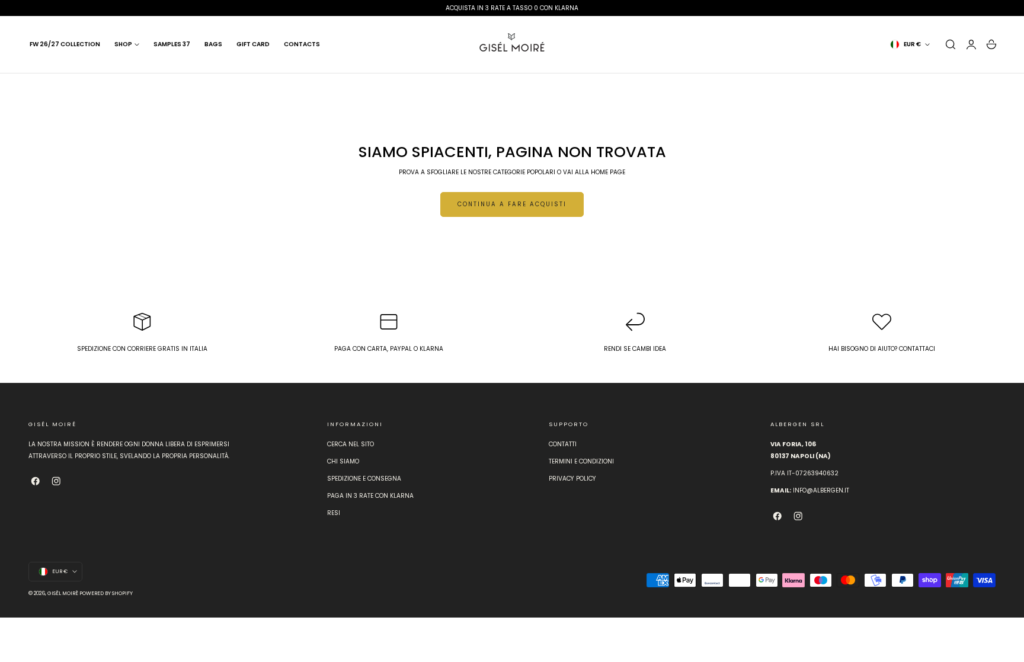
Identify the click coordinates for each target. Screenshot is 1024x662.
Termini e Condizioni (581, 462)
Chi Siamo (343, 462)
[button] (950, 44)
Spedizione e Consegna (364, 479)
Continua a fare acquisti (512, 204)
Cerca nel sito (350, 444)
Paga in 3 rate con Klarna (370, 496)
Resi (333, 513)
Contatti (563, 444)
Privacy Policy (572, 479)
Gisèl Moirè (62, 593)
